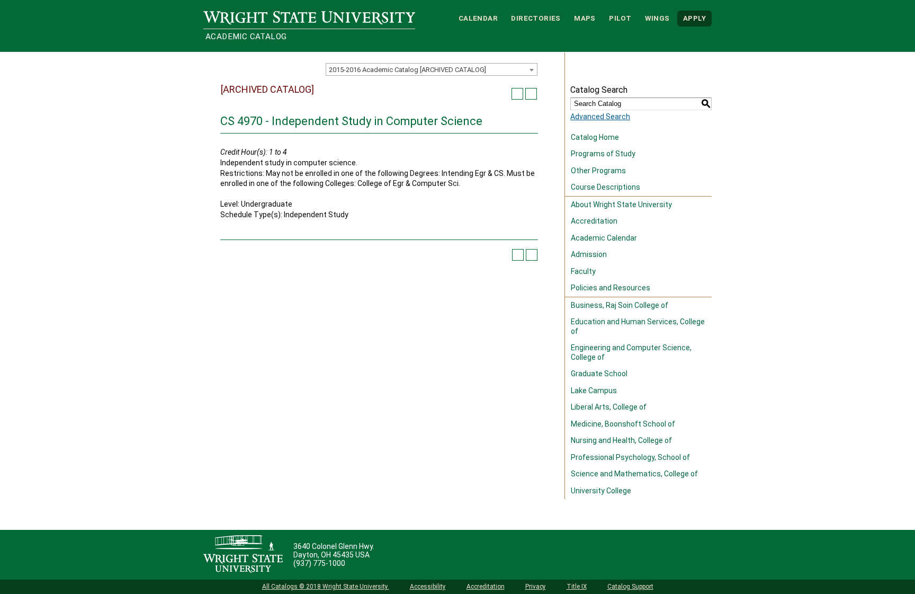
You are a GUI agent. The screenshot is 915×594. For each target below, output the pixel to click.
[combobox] (431, 69)
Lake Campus (594, 390)
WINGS (657, 18)
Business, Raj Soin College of (619, 305)
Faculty (583, 271)
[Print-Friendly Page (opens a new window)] (517, 94)
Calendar (478, 18)
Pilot (620, 18)
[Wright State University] (243, 554)
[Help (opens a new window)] (531, 94)
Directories (535, 18)
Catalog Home (595, 137)
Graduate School (599, 373)
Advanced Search (600, 116)
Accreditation (594, 221)
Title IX (577, 586)
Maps (585, 18)
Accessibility (428, 586)
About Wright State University (621, 204)
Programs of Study (603, 153)
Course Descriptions (605, 187)
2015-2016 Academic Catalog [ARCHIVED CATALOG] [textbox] (407, 70)
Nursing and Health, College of (621, 440)
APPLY (694, 18)
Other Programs (598, 170)
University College (601, 490)
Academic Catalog (245, 36)
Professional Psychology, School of (630, 457)
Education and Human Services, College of (638, 326)
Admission (589, 254)
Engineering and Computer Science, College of (631, 352)
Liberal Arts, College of (609, 407)
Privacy (535, 586)
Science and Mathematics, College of (634, 473)
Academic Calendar (604, 238)
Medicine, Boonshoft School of (623, 424)
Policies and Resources (610, 287)
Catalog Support (630, 586)
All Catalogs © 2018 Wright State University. (325, 586)
